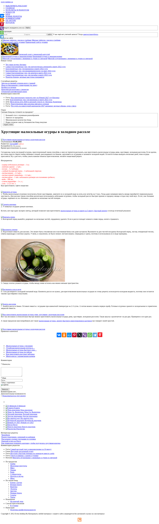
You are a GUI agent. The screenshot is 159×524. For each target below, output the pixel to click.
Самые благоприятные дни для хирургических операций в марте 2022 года (36, 67)
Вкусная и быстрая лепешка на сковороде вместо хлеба (32, 453)
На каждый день (16, 501)
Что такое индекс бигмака (16, 65)
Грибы (12, 464)
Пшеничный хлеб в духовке (36, 42)
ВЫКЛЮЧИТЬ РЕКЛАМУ (16, 6)
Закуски (13, 491)
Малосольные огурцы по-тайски (19, 352)
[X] (79, 335)
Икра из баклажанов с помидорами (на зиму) (19, 85)
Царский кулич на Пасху (11, 441)
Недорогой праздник (32, 420)
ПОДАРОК (10, 23)
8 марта (16, 408)
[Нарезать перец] (8, 217)
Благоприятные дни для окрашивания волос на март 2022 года (30, 71)
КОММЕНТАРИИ (13, 18)
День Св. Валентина (32, 412)
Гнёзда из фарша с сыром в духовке (24, 456)
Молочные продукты (18, 466)
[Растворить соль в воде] (11, 289)
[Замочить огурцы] (9, 192)
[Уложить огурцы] (33, 281)
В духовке (14, 506)
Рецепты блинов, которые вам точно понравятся (25, 77)
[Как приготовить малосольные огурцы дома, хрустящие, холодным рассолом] (32, 315)
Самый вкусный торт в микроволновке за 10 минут (30, 449)
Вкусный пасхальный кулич (22, 451)
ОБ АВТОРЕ (11, 21)
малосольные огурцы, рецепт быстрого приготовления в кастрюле (65, 321)
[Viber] (84, 335)
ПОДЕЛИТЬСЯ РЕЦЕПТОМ (17, 10)
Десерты (13, 489)
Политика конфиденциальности (23, 510)
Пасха (14, 425)
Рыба (12, 472)
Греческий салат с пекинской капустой (34, 54)
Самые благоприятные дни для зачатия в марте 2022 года (28, 73)
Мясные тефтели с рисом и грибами (46, 40)
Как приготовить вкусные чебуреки (20, 354)
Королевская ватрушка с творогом (15, 89)
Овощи (13, 470)
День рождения (26, 410)
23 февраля (20, 406)
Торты (12, 497)
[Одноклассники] (64, 335)
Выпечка (13, 487)
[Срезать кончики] (8, 204)
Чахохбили (5, 435)
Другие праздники (29, 416)
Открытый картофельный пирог (14, 92)
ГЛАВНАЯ (10, 8)
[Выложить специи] (9, 230)
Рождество (20, 429)
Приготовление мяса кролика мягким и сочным (30, 104)
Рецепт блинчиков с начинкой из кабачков (18, 437)
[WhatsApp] (89, 335)
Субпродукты (15, 474)
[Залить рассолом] (8, 304)
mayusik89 (14, 144)
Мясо (12, 468)
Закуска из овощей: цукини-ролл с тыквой (18, 83)
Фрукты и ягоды (16, 476)
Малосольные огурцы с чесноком (19, 346)
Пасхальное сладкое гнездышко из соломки (18, 439)
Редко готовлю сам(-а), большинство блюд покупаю (26, 122)
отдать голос (8, 124)
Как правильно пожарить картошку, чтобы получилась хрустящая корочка (30, 443)
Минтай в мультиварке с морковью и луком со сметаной (70, 59)
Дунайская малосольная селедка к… (20, 348)
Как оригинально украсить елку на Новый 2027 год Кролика (35, 98)
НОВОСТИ (10, 12)
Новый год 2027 (27, 423)
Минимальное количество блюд (18, 120)
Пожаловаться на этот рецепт (14, 396)
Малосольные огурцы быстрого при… (21, 350)
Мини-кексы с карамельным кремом (20, 356)
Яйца (12, 478)
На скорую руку (26, 418)
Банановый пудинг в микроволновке (47, 56)
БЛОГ (8, 14)
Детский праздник (29, 414)
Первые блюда (16, 493)
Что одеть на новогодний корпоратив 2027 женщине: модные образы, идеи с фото (43, 106)
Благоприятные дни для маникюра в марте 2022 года (27, 69)
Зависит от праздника (14, 118)
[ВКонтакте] (59, 335)
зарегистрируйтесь (90, 34)
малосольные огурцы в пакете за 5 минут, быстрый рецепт (84, 211)
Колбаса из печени (8, 87)
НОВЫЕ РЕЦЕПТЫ (14, 16)
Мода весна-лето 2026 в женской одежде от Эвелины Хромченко (36, 102)
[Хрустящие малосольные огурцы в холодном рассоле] (23, 140)
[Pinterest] (74, 335)
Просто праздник (28, 427)
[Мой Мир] (69, 335)
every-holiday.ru (7, 2)
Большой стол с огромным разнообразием (22, 115)
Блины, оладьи (16, 483)
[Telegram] (95, 335)
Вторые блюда (16, 485)
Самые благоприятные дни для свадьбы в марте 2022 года (29, 75)
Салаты (13, 495)
